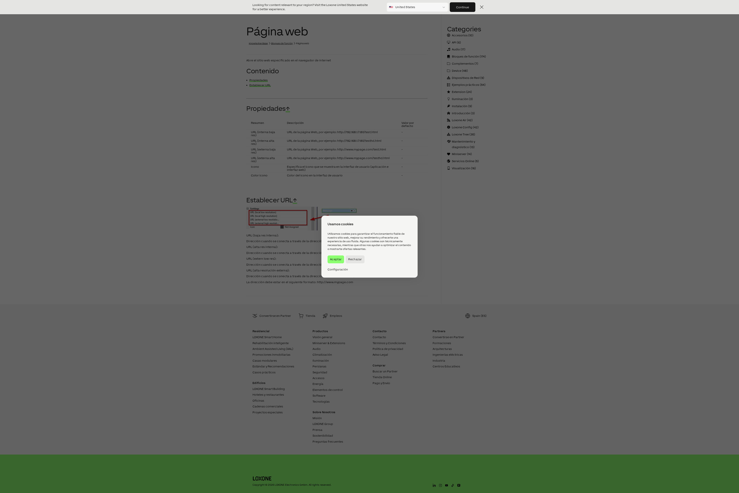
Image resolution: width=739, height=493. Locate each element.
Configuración (338, 269)
